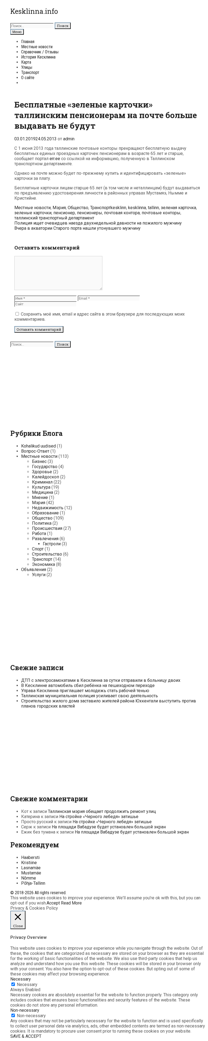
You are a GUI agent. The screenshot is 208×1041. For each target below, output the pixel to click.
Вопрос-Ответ (35, 451)
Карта (26, 62)
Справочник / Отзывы (39, 51)
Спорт (38, 549)
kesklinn (118, 207)
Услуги (39, 574)
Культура (41, 487)
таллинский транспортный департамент (54, 217)
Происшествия (47, 528)
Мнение (40, 497)
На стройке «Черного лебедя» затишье (98, 816)
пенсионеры (89, 212)
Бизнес (39, 461)
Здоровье (42, 471)
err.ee (55, 158)
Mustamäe (31, 872)
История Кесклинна (38, 57)
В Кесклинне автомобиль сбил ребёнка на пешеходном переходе (88, 685)
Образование (45, 512)
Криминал (42, 482)
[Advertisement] (108, 385)
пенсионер (64, 212)
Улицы (26, 67)
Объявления (33, 569)
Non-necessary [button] (24, 1010)
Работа (39, 533)
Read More (71, 903)
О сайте (27, 77)
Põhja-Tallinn (33, 883)
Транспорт (30, 72)
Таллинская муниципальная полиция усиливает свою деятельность (89, 695)
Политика (41, 523)
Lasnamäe (31, 867)
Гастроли (52, 543)
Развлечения (45, 538)
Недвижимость (47, 507)
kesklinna (137, 207)
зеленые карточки (32, 212)
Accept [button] (53, 903)
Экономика (43, 564)
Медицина (42, 492)
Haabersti (30, 857)
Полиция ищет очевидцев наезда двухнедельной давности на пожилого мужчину (98, 223)
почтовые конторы (161, 212)
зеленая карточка (178, 207)
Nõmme (28, 878)
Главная (27, 41)
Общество (78, 207)
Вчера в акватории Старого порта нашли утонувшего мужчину (77, 228)
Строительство (47, 554)
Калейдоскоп (45, 476)
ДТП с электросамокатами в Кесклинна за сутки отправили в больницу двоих (100, 680)
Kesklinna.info (34, 11)
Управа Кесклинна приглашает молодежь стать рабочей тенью (85, 690)
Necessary (27, 984)
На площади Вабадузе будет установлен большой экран (109, 826)
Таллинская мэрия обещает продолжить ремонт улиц (102, 811)
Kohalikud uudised (38, 446)
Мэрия (59, 207)
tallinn (153, 207)
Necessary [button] (20, 979)
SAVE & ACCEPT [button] (25, 1036)
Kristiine (29, 862)
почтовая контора (122, 212)
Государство (44, 466)
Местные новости (37, 46)
